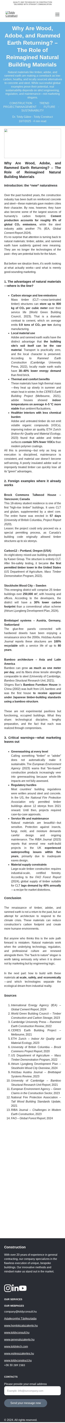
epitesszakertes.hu (22, 1353)
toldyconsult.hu (20, 1332)
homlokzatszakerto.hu (24, 1325)
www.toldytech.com (16, 1346)
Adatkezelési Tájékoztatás (20, 1318)
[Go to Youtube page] (23, 1288)
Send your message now (25, 1403)
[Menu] (57, 14)
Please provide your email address (25, 1384)
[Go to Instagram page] (8, 1288)
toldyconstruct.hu (21, 1360)
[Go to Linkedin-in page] (15, 1288)
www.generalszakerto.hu (19, 1339)
